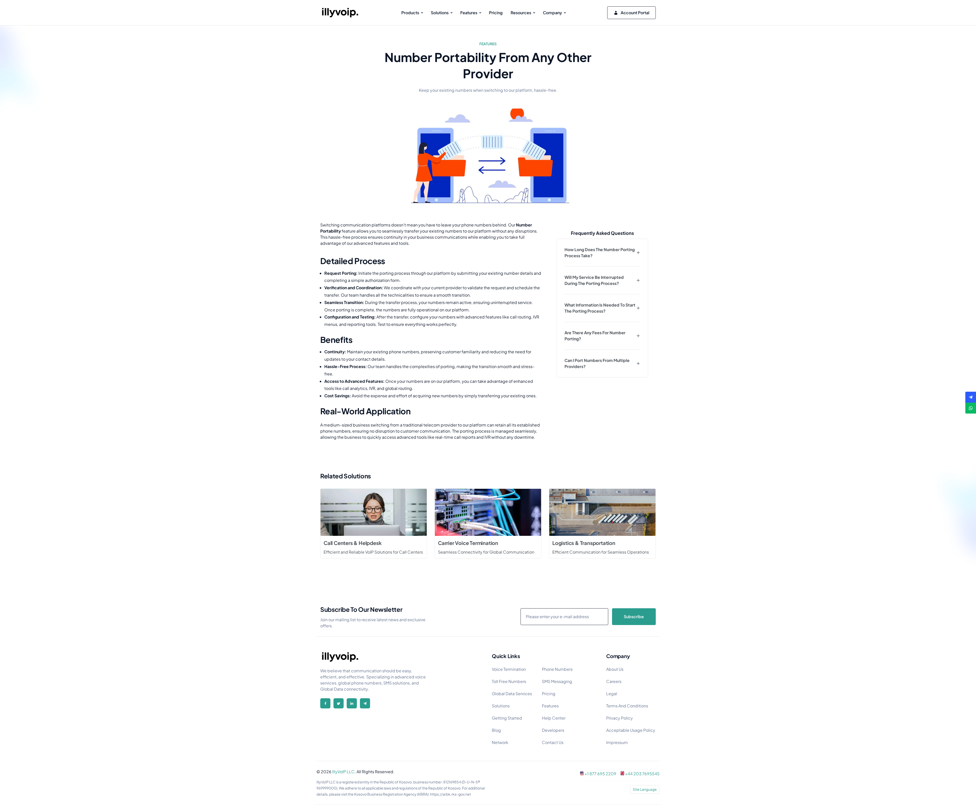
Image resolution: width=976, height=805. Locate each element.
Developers (553, 730)
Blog (496, 730)
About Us (614, 669)
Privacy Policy (619, 718)
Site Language (645, 789)
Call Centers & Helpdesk (353, 543)
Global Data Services (512, 693)
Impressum (617, 742)
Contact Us (552, 742)
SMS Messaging (557, 681)
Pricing (548, 693)
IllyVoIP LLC (343, 771)
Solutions (501, 705)
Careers (613, 681)
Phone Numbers (557, 669)
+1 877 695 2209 (600, 773)
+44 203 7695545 (642, 773)
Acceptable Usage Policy (630, 730)
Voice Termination (509, 669)
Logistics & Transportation (583, 543)
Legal (611, 693)
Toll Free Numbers (509, 681)
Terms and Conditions (627, 705)
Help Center (554, 718)
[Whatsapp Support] (970, 408)
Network (500, 742)
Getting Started (507, 718)
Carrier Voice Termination (468, 543)
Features (550, 705)
